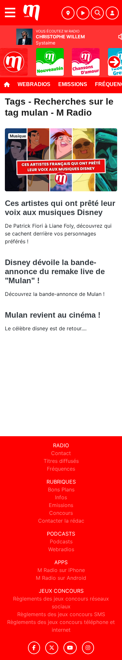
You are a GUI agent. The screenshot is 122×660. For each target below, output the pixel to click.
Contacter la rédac (61, 520)
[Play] (8, 57)
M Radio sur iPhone (61, 570)
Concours (61, 513)
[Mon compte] (112, 12)
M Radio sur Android (61, 578)
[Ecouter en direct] (82, 12)
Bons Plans (61, 489)
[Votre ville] (68, 12)
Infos (61, 497)
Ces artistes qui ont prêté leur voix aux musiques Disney (60, 208)
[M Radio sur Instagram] (88, 647)
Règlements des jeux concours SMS (61, 614)
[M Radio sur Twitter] (51, 647)
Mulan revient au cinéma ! (53, 315)
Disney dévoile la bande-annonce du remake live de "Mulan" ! (55, 271)
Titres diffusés (61, 461)
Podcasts (61, 541)
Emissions (72, 84)
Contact (61, 453)
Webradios (34, 84)
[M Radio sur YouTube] (70, 647)
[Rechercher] (97, 12)
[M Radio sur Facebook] (34, 647)
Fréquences (61, 468)
